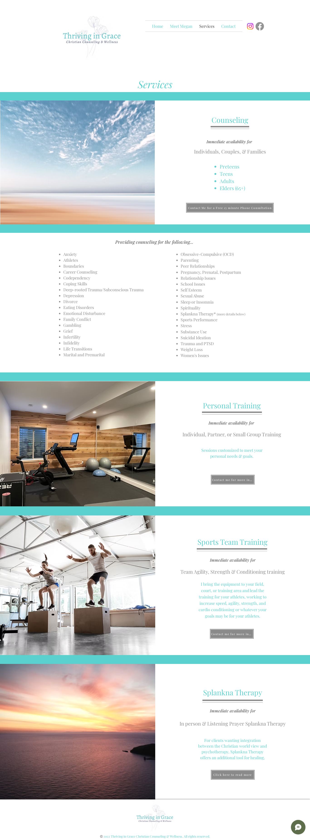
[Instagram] (250, 26)
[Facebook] (260, 26)
